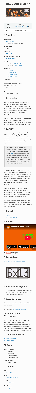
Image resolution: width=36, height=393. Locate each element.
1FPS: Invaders (12, 74)
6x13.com (9, 53)
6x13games (18, 65)
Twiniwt (10, 70)
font (12, 153)
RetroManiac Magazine (19, 309)
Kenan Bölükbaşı (11, 338)
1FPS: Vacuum (12, 76)
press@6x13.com (11, 58)
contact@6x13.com (12, 377)
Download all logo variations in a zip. (14, 261)
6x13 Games (10, 41)
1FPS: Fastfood (12, 72)
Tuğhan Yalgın (10, 340)
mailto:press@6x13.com (21, 26)
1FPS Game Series (11, 217)
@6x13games (18, 63)
